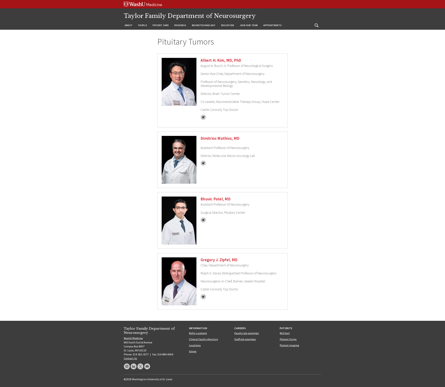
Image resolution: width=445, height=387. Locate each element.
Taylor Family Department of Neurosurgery (190, 15)
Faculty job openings (246, 333)
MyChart (285, 333)
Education (227, 25)
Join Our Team (249, 25)
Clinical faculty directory (203, 339)
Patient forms (288, 339)
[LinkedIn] (134, 366)
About (128, 25)
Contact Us (130, 358)
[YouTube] (147, 366)
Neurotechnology (203, 25)
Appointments (272, 25)
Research (180, 25)
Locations (195, 345)
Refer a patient (198, 333)
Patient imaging (289, 345)
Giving (192, 351)
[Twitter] (140, 366)
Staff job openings (245, 339)
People (142, 25)
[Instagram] (127, 366)
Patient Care (161, 25)
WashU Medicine (133, 338)
